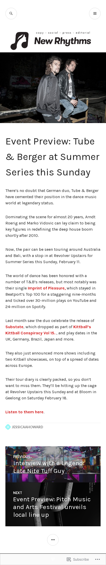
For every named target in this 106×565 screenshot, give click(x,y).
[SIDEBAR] (53, 540)
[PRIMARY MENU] (95, 13)
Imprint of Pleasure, (47, 288)
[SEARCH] (11, 13)
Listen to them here (24, 411)
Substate (14, 326)
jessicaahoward (27, 427)
